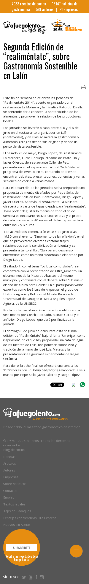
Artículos (9, 463)
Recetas (9, 456)
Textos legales (14, 504)
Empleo (8, 497)
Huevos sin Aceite (16, 524)
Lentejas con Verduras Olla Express (29, 518)
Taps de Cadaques (17, 511)
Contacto (10, 490)
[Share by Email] (73, 385)
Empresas (10, 477)
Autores (9, 470)
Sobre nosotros (15, 483)
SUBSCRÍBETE (21, 547)
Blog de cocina (14, 449)
